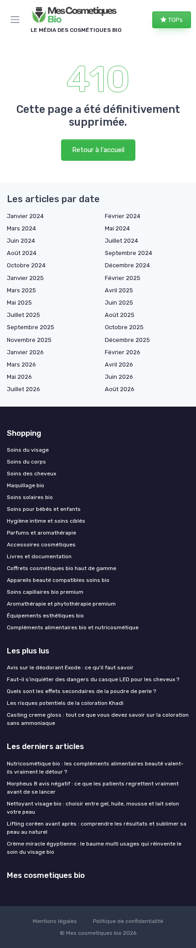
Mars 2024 (21, 228)
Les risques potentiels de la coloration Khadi (65, 703)
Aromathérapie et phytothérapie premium (61, 604)
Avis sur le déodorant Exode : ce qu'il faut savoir (70, 667)
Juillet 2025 (23, 314)
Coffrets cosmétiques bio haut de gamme (61, 568)
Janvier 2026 (25, 352)
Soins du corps (26, 462)
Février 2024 (122, 216)
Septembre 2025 (30, 327)
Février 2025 (122, 278)
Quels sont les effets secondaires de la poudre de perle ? (81, 691)
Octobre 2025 (124, 327)
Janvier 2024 (25, 216)
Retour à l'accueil (98, 150)
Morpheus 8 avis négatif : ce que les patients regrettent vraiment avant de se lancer (93, 787)
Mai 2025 (19, 302)
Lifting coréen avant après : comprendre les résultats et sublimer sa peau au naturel (96, 828)
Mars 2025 (21, 290)
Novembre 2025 (29, 339)
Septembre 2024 (128, 253)
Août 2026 (119, 389)
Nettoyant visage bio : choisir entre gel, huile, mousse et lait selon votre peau (93, 807)
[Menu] (17, 19)
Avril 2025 (119, 290)
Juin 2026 (119, 376)
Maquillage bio (25, 485)
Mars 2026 (21, 364)
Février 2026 (122, 352)
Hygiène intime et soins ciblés (46, 521)
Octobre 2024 (26, 265)
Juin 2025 (119, 302)
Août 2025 (119, 314)
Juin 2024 (21, 240)
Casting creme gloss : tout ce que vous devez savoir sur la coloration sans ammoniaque (98, 719)
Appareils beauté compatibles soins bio (58, 580)
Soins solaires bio (30, 497)
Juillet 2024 (121, 240)
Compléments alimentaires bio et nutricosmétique (73, 627)
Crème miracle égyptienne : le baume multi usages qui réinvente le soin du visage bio (94, 848)
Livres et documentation (39, 556)
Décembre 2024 (127, 265)
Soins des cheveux (31, 473)
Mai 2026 (19, 376)
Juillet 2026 (23, 389)
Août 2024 (21, 253)
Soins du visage (28, 450)
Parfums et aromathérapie (41, 533)
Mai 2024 (117, 228)
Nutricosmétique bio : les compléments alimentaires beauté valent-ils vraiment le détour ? (95, 767)
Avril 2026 (119, 364)
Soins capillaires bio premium (45, 592)
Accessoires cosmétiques (41, 544)
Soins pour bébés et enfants (44, 509)
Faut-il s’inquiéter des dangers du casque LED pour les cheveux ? (93, 679)
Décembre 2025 (127, 339)
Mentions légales (55, 921)
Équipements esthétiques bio (45, 615)
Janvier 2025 (25, 278)
